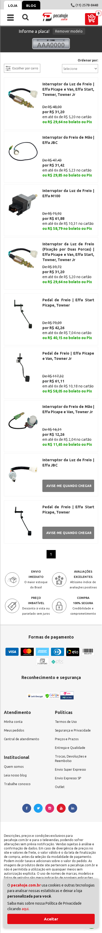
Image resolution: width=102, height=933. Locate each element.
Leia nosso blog (15, 775)
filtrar (9, 61)
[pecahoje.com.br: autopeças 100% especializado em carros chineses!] (55, 17)
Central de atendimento (21, 739)
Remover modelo (69, 31)
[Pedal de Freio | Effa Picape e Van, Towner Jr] (23, 367)
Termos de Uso (66, 721)
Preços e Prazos (66, 739)
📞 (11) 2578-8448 (84, 5)
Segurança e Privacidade (73, 730)
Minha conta (13, 721)
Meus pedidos (14, 730)
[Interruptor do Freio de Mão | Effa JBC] (23, 151)
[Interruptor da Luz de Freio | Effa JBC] (23, 473)
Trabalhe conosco (17, 784)
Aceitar (51, 919)
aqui (25, 909)
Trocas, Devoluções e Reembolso (71, 759)
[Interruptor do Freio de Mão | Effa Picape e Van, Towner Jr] (23, 420)
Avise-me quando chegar (69, 486)
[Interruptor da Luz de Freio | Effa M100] (23, 204)
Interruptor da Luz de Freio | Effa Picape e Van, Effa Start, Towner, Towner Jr (68, 89)
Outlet (60, 787)
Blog (31, 5)
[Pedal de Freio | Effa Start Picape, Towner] (23, 314)
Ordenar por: (88, 60)
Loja (12, 5)
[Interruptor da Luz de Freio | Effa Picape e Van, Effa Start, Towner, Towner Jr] (23, 98)
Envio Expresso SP (68, 778)
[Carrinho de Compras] (91, 19)
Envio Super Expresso (70, 769)
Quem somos (14, 766)
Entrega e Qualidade (70, 747)
